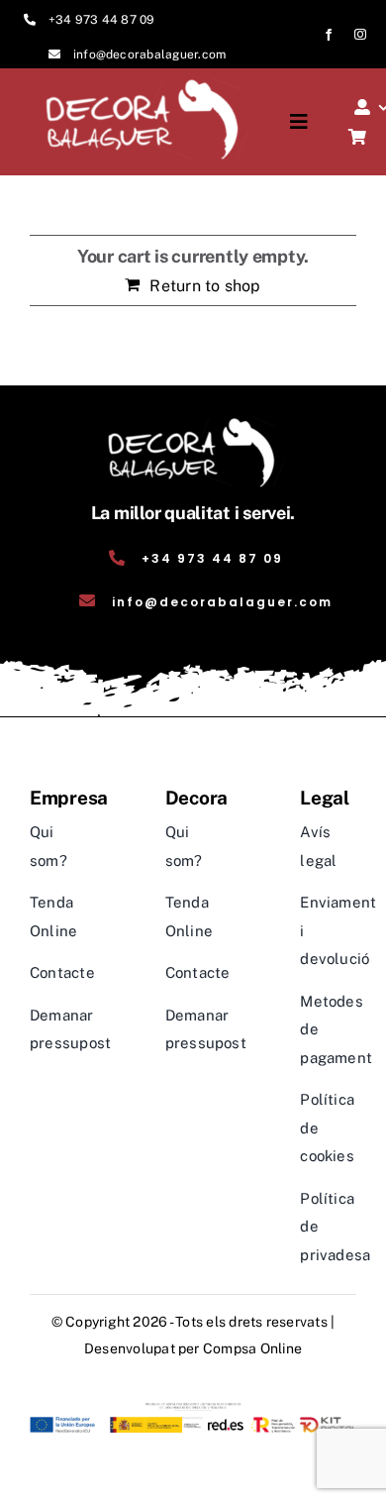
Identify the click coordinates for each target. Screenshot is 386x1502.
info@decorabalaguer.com (150, 54)
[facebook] (329, 35)
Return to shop (204, 285)
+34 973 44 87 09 (101, 20)
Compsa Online (252, 1348)
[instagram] (360, 35)
